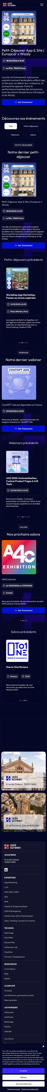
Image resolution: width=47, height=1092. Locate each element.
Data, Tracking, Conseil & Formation (19, 921)
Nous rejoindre (10, 1000)
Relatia (7, 1026)
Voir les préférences (23, 1084)
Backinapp (8, 933)
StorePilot (8, 937)
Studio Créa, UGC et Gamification (18, 916)
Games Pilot (9, 942)
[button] (43, 1046)
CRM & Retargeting (12, 911)
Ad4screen (9, 1012)
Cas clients (9, 1039)
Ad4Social (8, 1017)
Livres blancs (9, 969)
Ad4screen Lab (10, 947)
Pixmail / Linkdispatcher (14, 957)
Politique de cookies (13, 1089)
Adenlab (8, 1031)
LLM (6, 887)
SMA (6, 901)
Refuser (23, 1077)
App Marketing (10, 882)
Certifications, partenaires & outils (19, 995)
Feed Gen (8, 952)
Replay (7, 978)
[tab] (10, 126)
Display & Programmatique (15, 906)
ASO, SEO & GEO (11, 892)
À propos (8, 990)
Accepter (23, 1071)
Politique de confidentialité (29, 1089)
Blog (6, 973)
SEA (6, 897)
